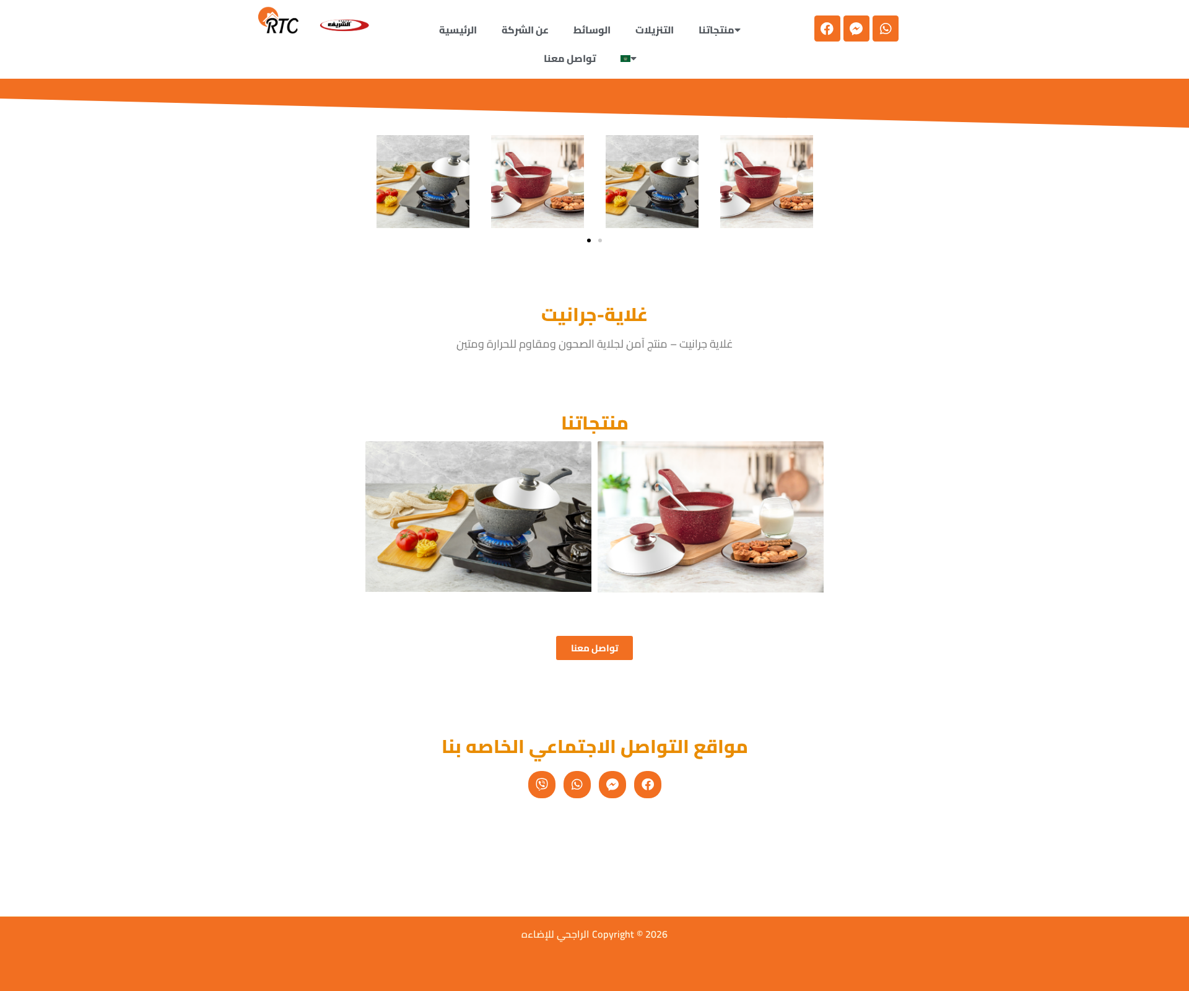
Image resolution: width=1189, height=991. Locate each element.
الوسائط (592, 29)
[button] (631, 58)
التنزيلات (654, 29)
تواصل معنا (570, 58)
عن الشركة (525, 29)
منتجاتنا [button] (716, 29)
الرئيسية (458, 29)
